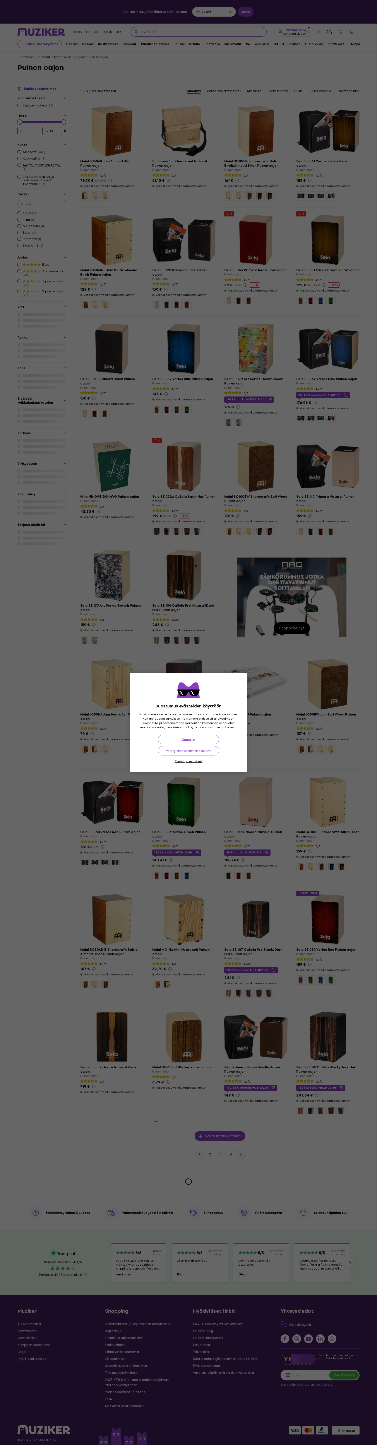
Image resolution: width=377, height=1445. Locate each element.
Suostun (188, 739)
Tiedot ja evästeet (188, 761)
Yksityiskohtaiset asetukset (188, 750)
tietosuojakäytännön (188, 727)
